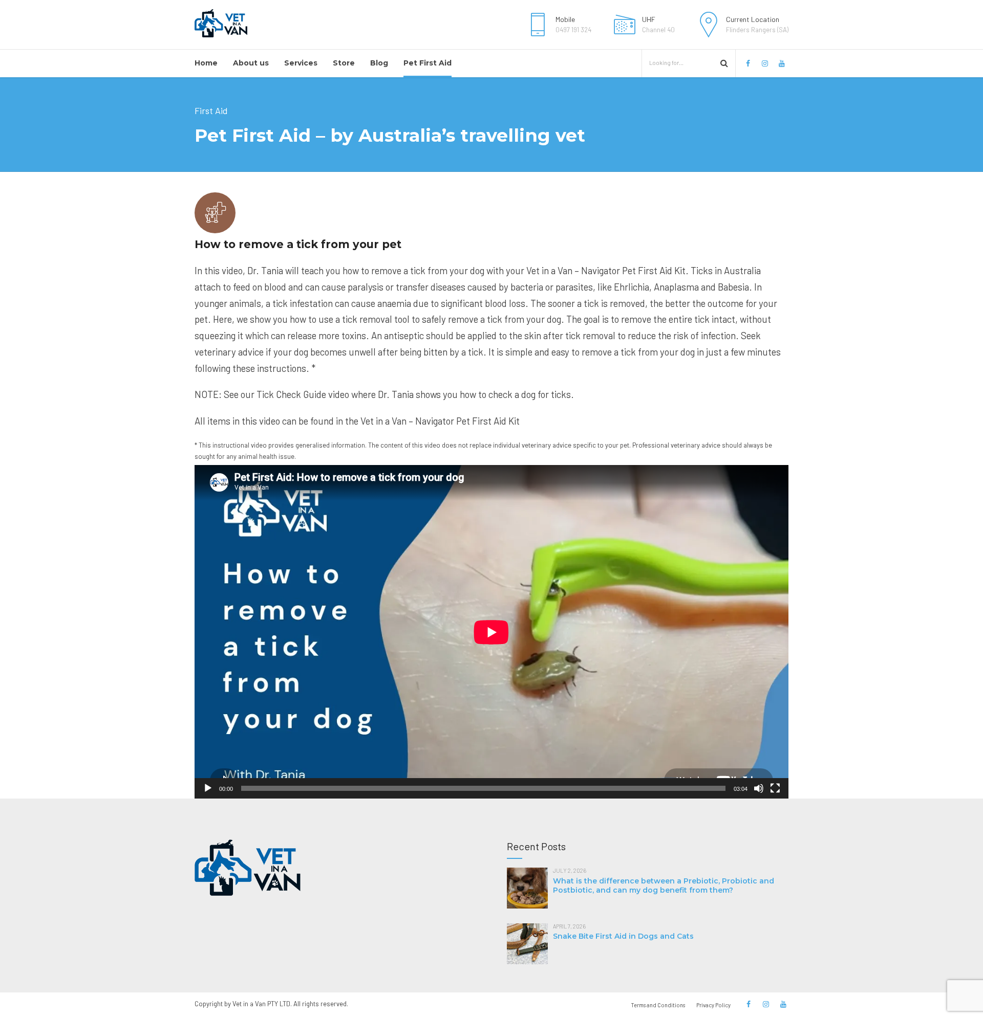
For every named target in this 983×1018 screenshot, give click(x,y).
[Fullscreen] (775, 788)
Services (300, 63)
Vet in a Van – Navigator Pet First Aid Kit (440, 421)
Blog (379, 63)
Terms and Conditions (658, 1005)
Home (206, 63)
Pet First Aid (427, 63)
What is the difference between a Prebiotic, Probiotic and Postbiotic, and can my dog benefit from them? (663, 885)
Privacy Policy (713, 1005)
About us (251, 63)
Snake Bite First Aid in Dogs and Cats (623, 936)
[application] (491, 632)
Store (344, 63)
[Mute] (759, 788)
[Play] (208, 788)
